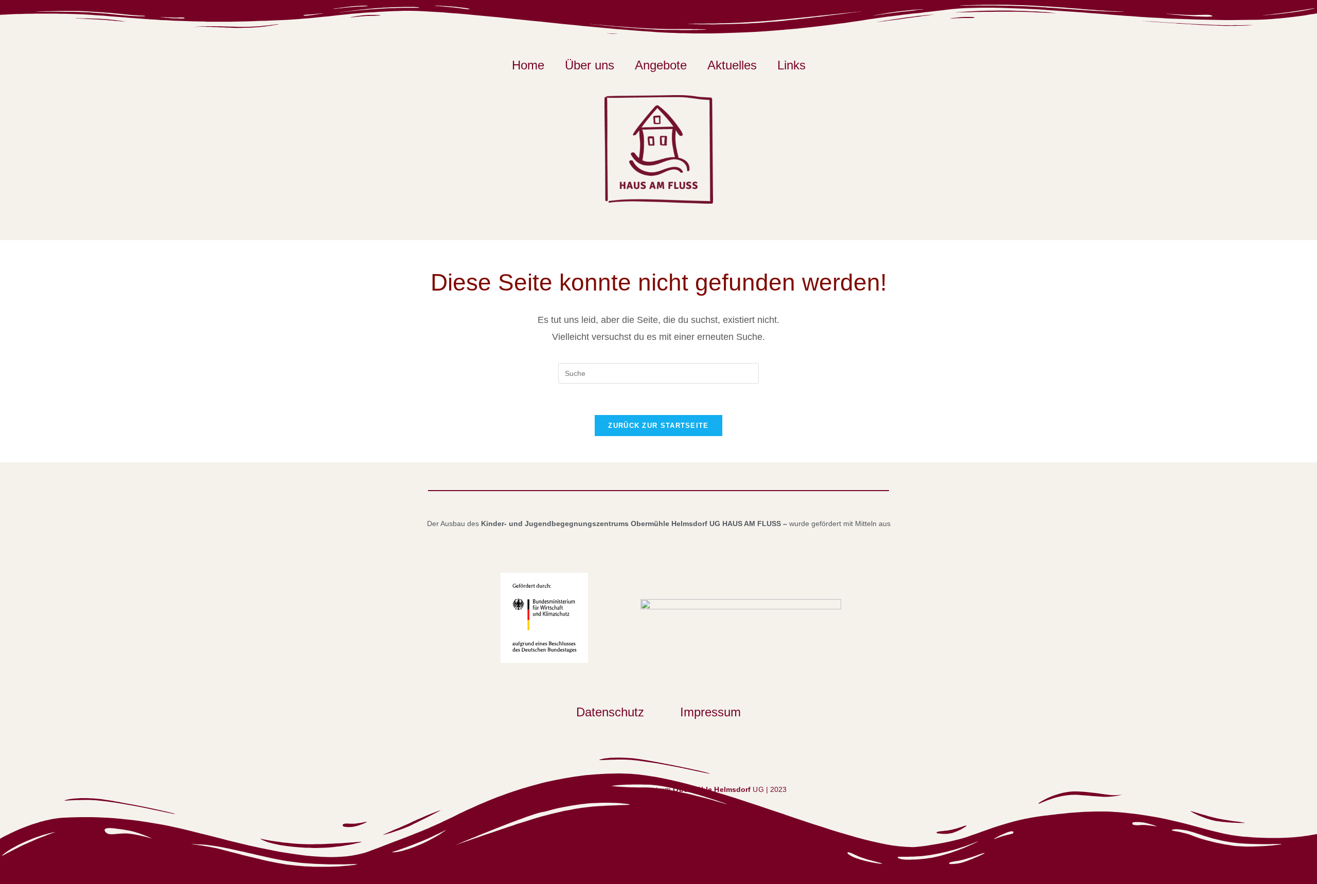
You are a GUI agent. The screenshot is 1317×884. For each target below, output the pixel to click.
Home (528, 65)
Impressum (710, 712)
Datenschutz (610, 712)
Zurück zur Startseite (658, 425)
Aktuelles (732, 65)
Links (791, 65)
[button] (613, 712)
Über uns (589, 65)
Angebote (661, 65)
